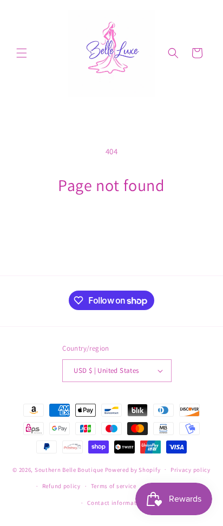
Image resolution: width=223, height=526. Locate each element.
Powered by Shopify (133, 469)
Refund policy (61, 486)
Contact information (116, 503)
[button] (22, 53)
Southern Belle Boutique (69, 469)
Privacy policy (190, 470)
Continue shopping (111, 225)
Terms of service (113, 486)
